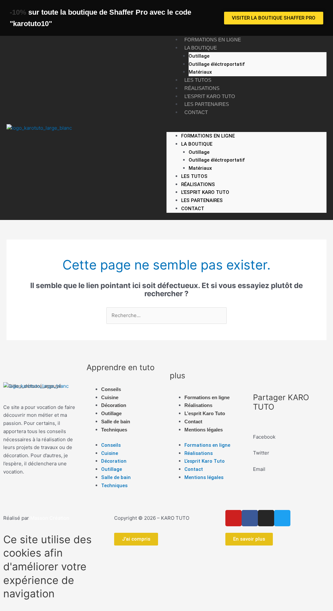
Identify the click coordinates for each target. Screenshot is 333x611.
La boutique (200, 48)
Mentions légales (203, 429)
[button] (246, 128)
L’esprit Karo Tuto (209, 96)
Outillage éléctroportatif (217, 64)
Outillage (199, 56)
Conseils (111, 389)
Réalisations (202, 88)
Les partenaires (206, 104)
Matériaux (200, 72)
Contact (196, 112)
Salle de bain (115, 421)
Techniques (114, 429)
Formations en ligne (212, 39)
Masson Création (49, 518)
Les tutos (197, 80)
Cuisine (109, 397)
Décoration (113, 405)
